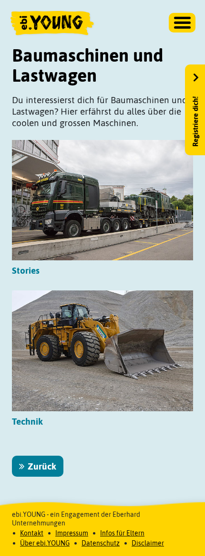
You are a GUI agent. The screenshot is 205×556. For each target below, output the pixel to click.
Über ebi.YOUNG (45, 543)
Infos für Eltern (122, 533)
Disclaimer (148, 543)
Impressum (71, 533)
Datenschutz (101, 543)
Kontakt (31, 533)
